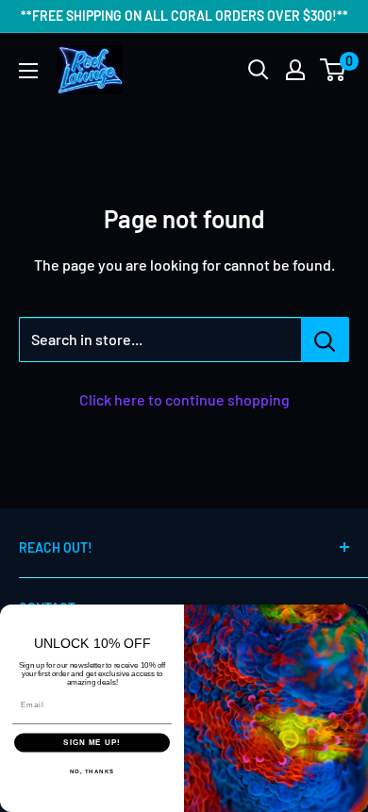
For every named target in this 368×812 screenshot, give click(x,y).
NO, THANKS (92, 771)
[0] (333, 69)
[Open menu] (28, 70)
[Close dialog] (357, 615)
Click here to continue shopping (184, 399)
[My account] (295, 69)
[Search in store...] (325, 339)
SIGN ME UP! (92, 742)
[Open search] (258, 69)
